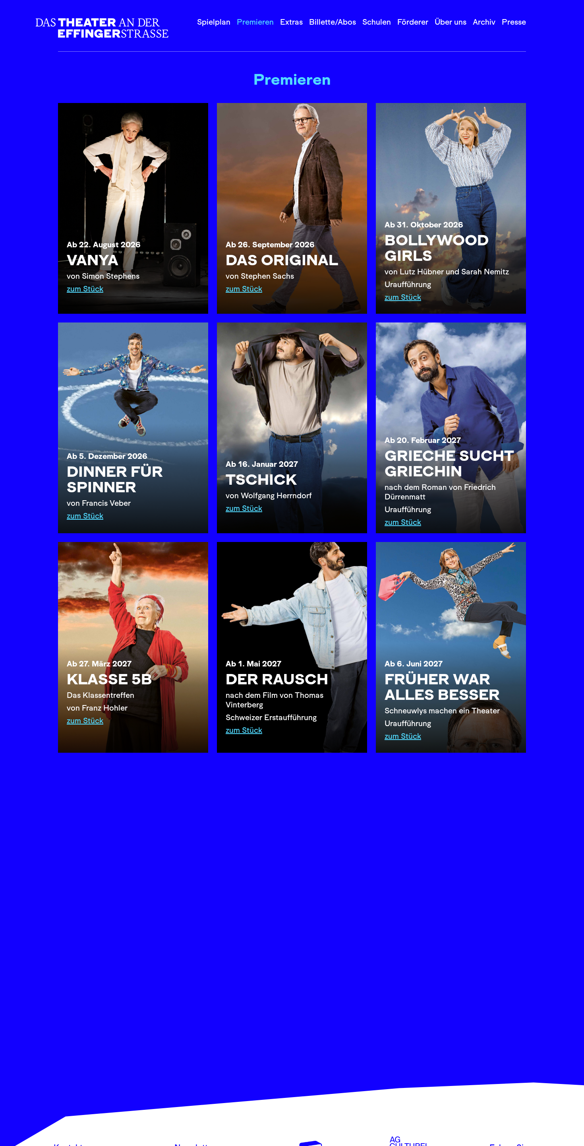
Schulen (376, 21)
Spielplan (213, 21)
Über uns (450, 21)
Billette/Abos (332, 21)
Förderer (412, 21)
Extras (291, 21)
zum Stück (85, 288)
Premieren (255, 21)
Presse (514, 21)
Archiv (484, 21)
